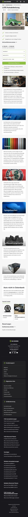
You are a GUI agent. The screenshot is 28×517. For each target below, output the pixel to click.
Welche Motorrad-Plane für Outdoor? (12, 444)
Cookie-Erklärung (14, 507)
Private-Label (6, 392)
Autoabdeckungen (7, 406)
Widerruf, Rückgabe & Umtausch (10, 375)
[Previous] (4, 21)
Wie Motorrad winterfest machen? (11, 447)
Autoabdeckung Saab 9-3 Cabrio (10, 478)
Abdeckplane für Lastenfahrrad (10, 454)
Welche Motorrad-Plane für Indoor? (11, 442)
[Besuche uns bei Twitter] (12, 352)
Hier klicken (16, 347)
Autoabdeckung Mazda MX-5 (10, 467)
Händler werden (7, 394)
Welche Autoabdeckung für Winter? (11, 429)
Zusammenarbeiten (8, 396)
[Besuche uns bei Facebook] (10, 352)
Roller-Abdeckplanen (8, 410)
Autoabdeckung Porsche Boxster (11, 476)
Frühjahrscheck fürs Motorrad (10, 438)
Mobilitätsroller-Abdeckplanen (10, 412)
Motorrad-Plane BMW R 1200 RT (11, 485)
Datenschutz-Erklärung (14, 509)
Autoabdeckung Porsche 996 (10, 473)
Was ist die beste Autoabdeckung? (11, 431)
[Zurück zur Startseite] (6, 2)
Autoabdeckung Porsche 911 (10, 471)
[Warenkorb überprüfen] (20, 1)
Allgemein (6, 367)
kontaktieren (13, 227)
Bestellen (6, 369)
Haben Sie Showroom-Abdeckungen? (11, 421)
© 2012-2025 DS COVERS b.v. (14, 512)
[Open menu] (24, 1)
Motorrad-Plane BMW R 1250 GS (11, 487)
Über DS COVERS (7, 385)
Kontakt (5, 390)
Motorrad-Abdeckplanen (9, 408)
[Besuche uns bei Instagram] (15, 352)
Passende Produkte (6, 301)
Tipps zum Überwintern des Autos (11, 425)
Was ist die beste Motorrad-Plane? (11, 440)
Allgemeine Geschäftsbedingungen (14, 504)
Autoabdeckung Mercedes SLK (10, 469)
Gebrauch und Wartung (8, 387)
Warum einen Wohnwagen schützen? (11, 497)
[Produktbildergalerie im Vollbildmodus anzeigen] (24, 14)
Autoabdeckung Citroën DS (9, 465)
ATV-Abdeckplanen (8, 414)
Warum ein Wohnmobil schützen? (11, 495)
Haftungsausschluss (14, 510)
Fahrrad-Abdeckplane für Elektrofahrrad (12, 456)
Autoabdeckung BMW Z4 (9, 463)
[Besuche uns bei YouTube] (17, 352)
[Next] (26, 21)
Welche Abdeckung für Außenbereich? (12, 427)
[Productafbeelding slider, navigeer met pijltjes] (15, 21)
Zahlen (5, 371)
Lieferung (6, 373)
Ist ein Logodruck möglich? (9, 423)
